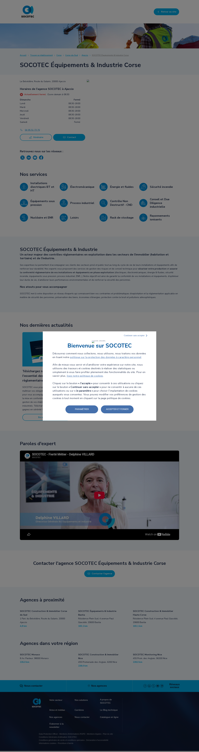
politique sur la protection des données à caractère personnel (105, 357)
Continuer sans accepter (134, 335)
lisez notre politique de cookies (85, 376)
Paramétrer (82, 409)
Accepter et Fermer (117, 409)
